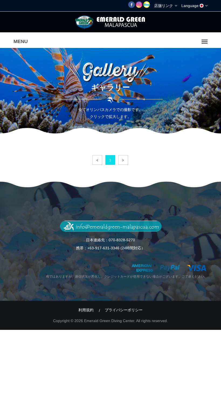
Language (190, 6)
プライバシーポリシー (124, 310)
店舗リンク (164, 6)
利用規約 (86, 310)
